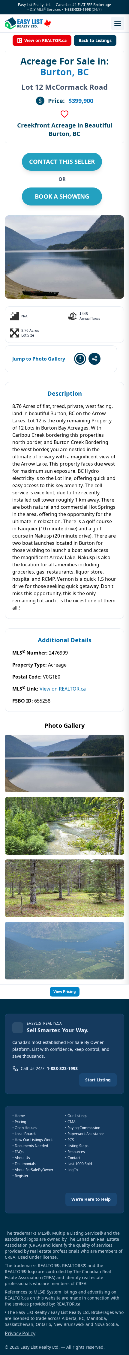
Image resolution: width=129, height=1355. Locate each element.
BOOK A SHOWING (62, 196)
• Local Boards (24, 1133)
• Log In (71, 1169)
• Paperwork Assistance (84, 1133)
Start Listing (98, 1080)
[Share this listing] (94, 359)
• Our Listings (76, 1115)
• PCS (69, 1139)
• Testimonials (24, 1163)
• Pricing (19, 1121)
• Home (18, 1115)
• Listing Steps (76, 1145)
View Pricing (64, 991)
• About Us (21, 1157)
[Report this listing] (80, 359)
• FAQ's (18, 1151)
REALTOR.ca (68, 1304)
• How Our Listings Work (32, 1139)
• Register (20, 1175)
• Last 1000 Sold (78, 1163)
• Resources (75, 1151)
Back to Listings (95, 40)
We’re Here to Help (91, 1199)
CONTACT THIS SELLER (62, 161)
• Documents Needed (30, 1145)
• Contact (72, 1157)
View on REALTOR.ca (45, 40)
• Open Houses (24, 1127)
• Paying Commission (82, 1127)
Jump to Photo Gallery (38, 358)
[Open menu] (117, 23)
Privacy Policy (20, 1333)
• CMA (70, 1121)
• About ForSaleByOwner (32, 1169)
